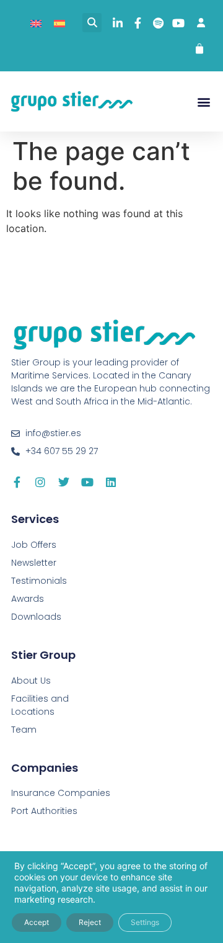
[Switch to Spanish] (59, 22)
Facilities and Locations (40, 705)
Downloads (36, 616)
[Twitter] (63, 482)
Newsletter (33, 562)
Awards (27, 598)
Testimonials (39, 580)
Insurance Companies (60, 793)
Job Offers (33, 545)
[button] (92, 22)
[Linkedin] (110, 482)
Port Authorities (44, 811)
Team (24, 729)
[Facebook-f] (16, 482)
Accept (36, 922)
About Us (31, 680)
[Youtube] (87, 482)
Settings (145, 922)
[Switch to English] (36, 22)
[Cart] (199, 49)
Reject (90, 922)
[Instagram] (40, 482)
